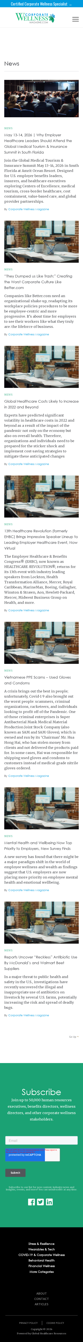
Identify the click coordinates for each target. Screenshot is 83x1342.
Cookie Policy (55, 1322)
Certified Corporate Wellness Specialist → (41, 4)
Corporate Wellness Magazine (28, 209)
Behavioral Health (42, 1260)
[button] (75, 20)
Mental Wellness (65, 792)
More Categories (42, 1272)
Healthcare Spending (63, 350)
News (8, 128)
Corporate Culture (64, 225)
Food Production (65, 906)
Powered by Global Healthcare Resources (41, 1333)
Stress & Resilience (41, 1244)
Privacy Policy (28, 1322)
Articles (41, 1304)
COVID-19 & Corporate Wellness (42, 1255)
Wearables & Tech (41, 1249)
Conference (68, 85)
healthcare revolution (62, 480)
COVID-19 (70, 626)
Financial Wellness (42, 1266)
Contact (41, 1298)
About (41, 1293)
